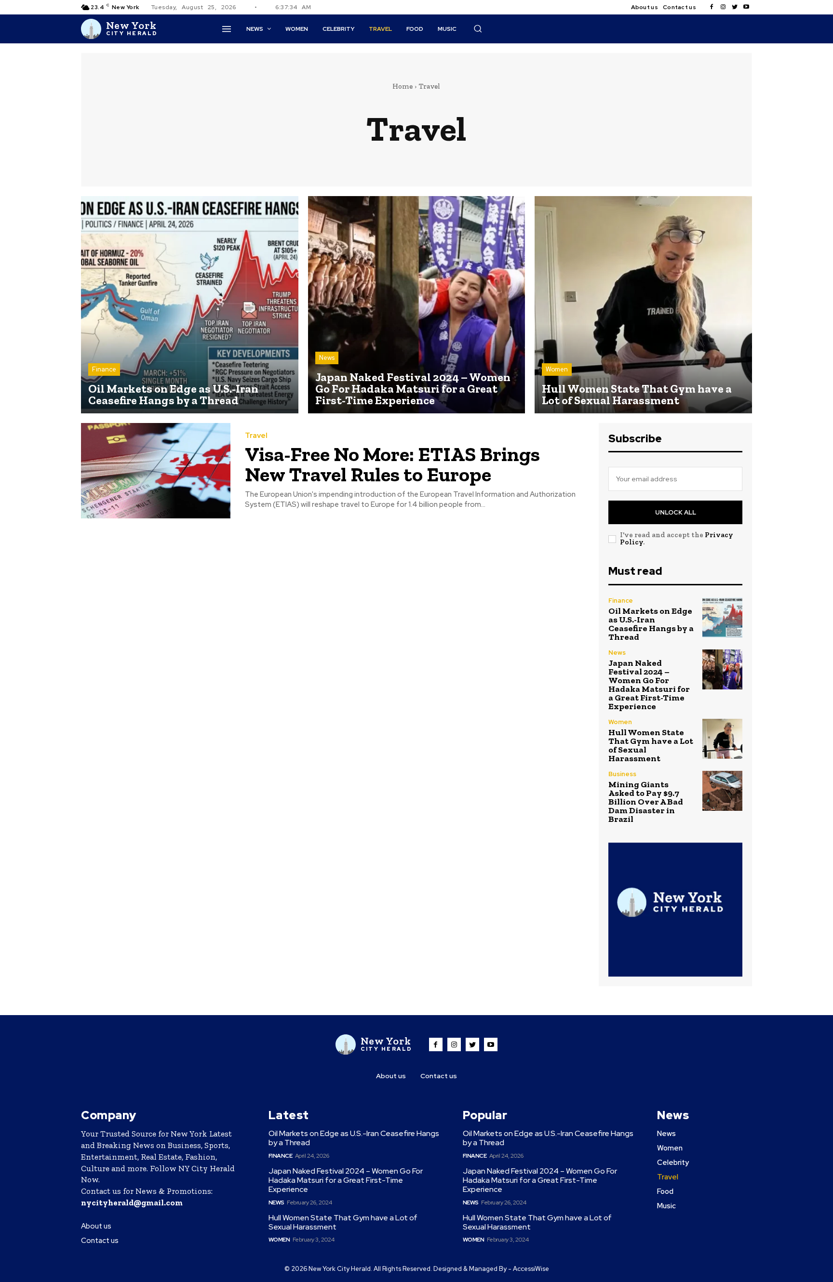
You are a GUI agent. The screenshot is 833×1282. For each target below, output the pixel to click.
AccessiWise (531, 1269)
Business (622, 774)
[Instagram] (723, 7)
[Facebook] (711, 7)
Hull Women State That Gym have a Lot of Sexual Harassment (650, 745)
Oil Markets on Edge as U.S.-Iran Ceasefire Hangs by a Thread (651, 624)
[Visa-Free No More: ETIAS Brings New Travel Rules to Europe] (155, 471)
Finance (104, 369)
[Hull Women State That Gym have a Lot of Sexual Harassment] (643, 304)
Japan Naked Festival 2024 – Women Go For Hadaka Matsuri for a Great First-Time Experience (649, 685)
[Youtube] (746, 7)
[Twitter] (734, 7)
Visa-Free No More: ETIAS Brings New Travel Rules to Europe (392, 464)
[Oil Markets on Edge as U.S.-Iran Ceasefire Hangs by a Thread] (189, 304)
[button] (477, 28)
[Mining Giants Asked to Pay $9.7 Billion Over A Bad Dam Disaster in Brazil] (722, 791)
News (327, 358)
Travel (256, 435)
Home (402, 86)
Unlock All (675, 512)
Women (557, 369)
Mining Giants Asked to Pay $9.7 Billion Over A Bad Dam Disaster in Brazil (645, 801)
